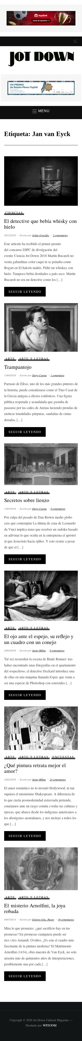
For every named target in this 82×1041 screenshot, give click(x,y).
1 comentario (57, 375)
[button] (41, 111)
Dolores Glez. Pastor (43, 919)
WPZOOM (49, 1025)
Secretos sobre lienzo (26, 500)
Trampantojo (17, 366)
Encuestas (63, 757)
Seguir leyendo (25, 291)
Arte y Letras (34, 359)
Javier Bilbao (39, 650)
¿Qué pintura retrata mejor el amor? (35, 768)
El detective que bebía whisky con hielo (40, 223)
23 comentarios (58, 779)
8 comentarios (58, 508)
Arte (10, 359)
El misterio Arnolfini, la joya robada (34, 908)
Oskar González (40, 235)
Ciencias (14, 213)
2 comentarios (60, 235)
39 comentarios (66, 919)
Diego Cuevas (39, 375)
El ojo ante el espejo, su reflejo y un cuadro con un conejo (38, 639)
